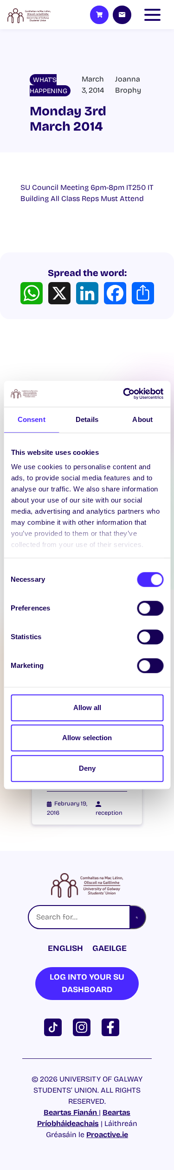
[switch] (150, 608)
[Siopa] (99, 15)
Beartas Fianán (71, 1112)
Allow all (87, 707)
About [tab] (142, 419)
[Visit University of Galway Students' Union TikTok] (54, 1026)
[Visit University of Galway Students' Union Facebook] (112, 1026)
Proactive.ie (107, 1134)
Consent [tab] (31, 419)
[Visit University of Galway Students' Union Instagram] (83, 1026)
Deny (87, 768)
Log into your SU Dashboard (87, 983)
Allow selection (87, 738)
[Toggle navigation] (154, 14)
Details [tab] (87, 419)
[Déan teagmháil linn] (122, 15)
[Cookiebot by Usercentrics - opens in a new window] (123, 394)
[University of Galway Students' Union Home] (29, 15)
